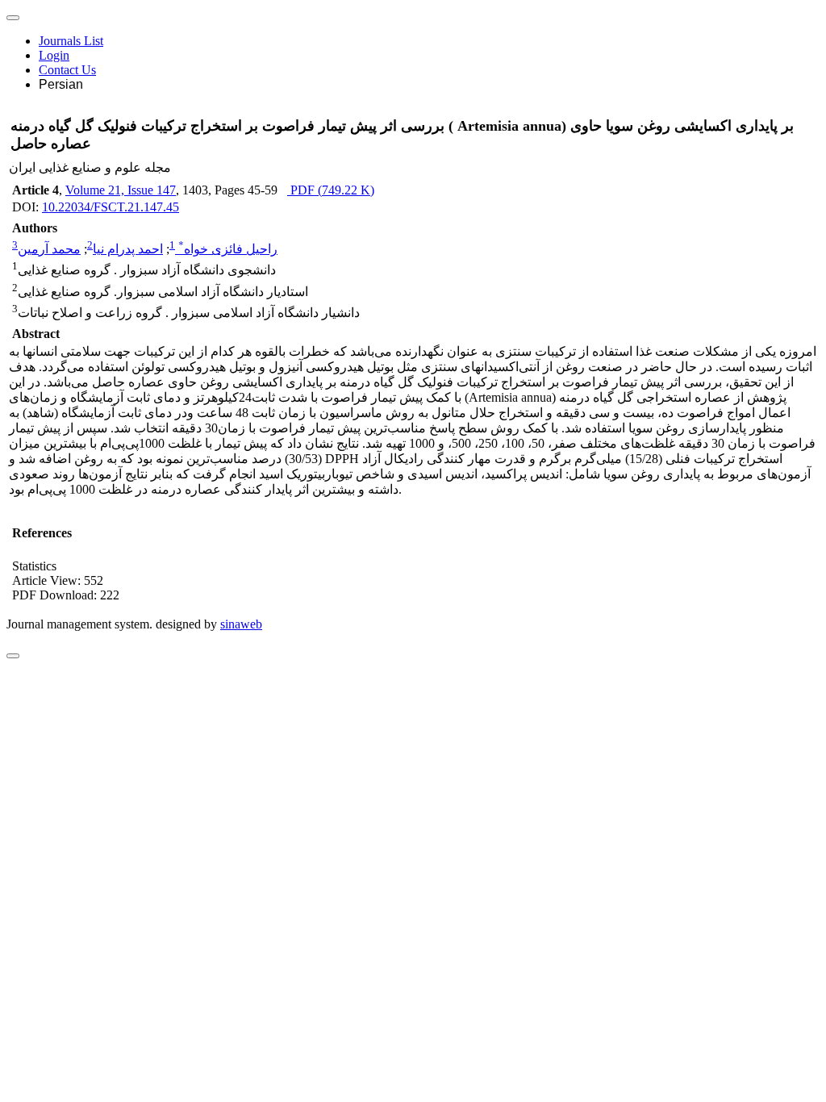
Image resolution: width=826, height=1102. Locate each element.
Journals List (71, 41)
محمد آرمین (49, 249)
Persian (61, 84)
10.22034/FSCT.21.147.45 (110, 207)
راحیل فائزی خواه (227, 249)
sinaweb (241, 624)
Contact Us (67, 70)
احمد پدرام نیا (128, 249)
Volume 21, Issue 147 (120, 190)
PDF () (330, 190)
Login (54, 55)
